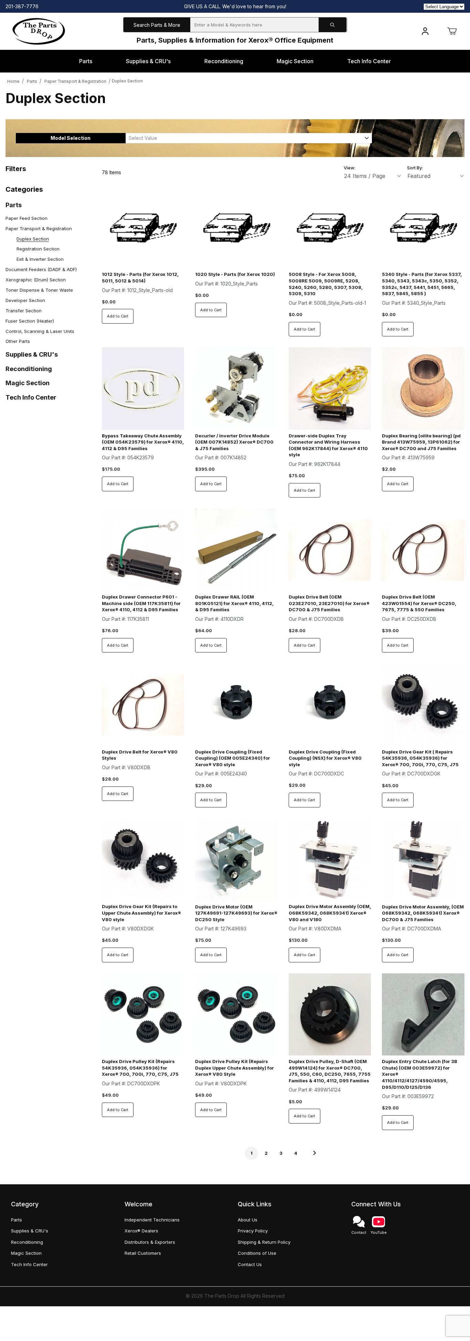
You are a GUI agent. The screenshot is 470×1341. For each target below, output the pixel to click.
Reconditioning (29, 368)
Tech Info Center (31, 397)
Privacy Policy (253, 1230)
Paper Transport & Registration (75, 81)
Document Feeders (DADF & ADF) (41, 269)
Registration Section (38, 249)
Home (13, 81)
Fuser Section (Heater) (30, 321)
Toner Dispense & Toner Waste (39, 290)
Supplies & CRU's (32, 354)
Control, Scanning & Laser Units (40, 331)
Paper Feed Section (26, 218)
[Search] (333, 25)
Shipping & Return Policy (264, 1242)
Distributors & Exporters (150, 1242)
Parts (32, 81)
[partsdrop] (38, 31)
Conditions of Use (257, 1253)
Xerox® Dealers (141, 1230)
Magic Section (28, 383)
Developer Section (25, 300)
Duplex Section (127, 80)
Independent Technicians (152, 1219)
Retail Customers (143, 1253)
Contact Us (250, 1264)
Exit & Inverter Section (40, 259)
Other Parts (18, 341)
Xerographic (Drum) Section (36, 279)
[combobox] (249, 138)
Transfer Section (24, 310)
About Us (247, 1219)
